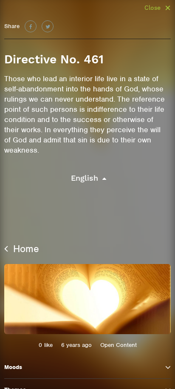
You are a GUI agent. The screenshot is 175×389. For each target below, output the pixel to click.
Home (24, 248)
